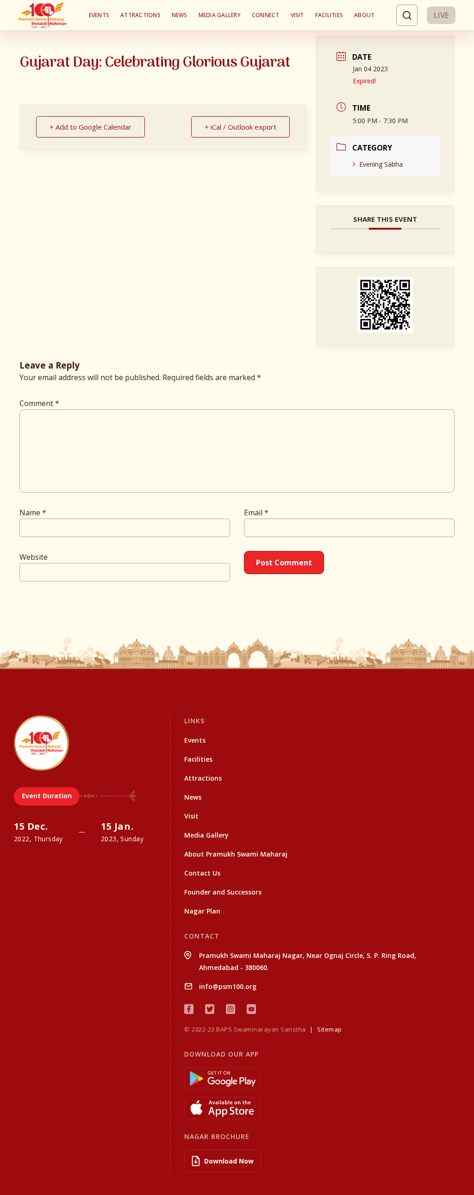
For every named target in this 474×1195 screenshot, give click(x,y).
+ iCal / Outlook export (240, 126)
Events (99, 15)
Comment (39, 403)
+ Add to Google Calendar (90, 126)
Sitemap (329, 1029)
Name (32, 512)
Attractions (140, 15)
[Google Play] (322, 1078)
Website (33, 557)
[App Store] (322, 1108)
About (364, 15)
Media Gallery (220, 15)
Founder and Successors (223, 892)
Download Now (229, 1161)
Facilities (329, 15)
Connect (266, 15)
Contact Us (202, 873)
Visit (297, 15)
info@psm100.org (227, 986)
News (179, 15)
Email (256, 512)
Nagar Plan (202, 911)
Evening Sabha (381, 164)
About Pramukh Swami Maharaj (235, 854)
